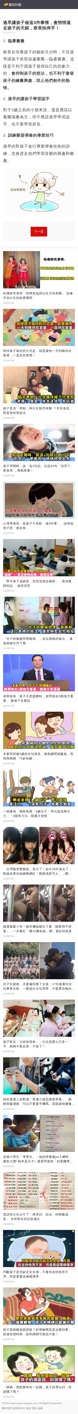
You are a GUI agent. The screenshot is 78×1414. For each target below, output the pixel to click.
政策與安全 (19, 1408)
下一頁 (39, 231)
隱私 (34, 1408)
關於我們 (7, 1408)
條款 (28, 1408)
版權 (40, 1408)
